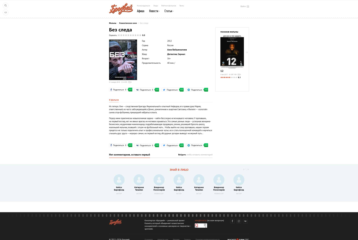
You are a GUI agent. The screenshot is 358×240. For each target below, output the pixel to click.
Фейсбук (232, 221)
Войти (243, 6)
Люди (155, 6)
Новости (154, 11)
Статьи (168, 11)
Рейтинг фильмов (168, 6)
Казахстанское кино (128, 23)
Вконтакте (245, 221)
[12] (232, 53)
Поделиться (120, 89)
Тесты (181, 6)
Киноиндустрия (143, 6)
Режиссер (159, 194)
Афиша (140, 11)
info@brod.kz (201, 220)
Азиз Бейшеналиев (177, 49)
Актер (119, 194)
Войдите (182, 155)
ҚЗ (5, 12)
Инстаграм (239, 221)
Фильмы (112, 23)
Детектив (172, 54)
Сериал (181, 54)
